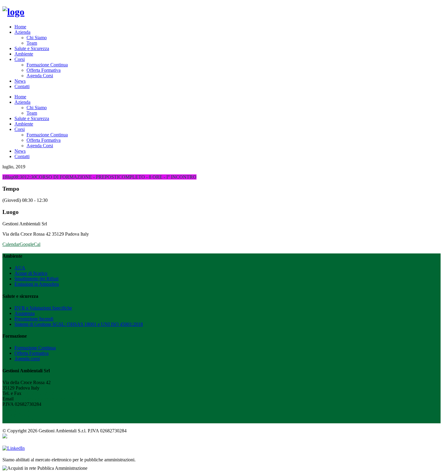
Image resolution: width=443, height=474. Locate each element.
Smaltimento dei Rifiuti (36, 278)
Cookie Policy (16, 415)
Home (20, 26)
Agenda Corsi (40, 75)
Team (32, 43)
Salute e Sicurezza (31, 48)
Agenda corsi (27, 358)
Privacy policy (16, 409)
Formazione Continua (47, 64)
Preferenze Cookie (20, 420)
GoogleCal (30, 244)
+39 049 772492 (38, 393)
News (20, 81)
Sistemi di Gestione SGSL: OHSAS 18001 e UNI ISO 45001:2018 (78, 324)
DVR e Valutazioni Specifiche (43, 307)
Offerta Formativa (44, 70)
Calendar (11, 244)
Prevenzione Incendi (33, 318)
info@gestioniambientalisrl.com (45, 398)
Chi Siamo (37, 37)
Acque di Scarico (30, 273)
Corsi (19, 59)
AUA (19, 267)
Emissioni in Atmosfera (36, 284)
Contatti (22, 86)
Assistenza (24, 313)
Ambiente (23, 53)
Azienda (22, 32)
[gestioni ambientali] (13, 11)
